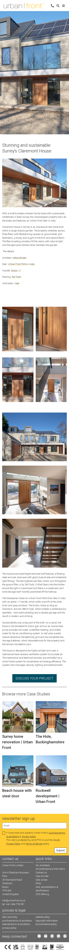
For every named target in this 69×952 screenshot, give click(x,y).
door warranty (9, 917)
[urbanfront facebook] (52, 936)
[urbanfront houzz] (65, 936)
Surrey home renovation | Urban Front (17, 742)
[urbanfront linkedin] (45, 936)
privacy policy (29, 836)
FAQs (38, 883)
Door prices (41, 879)
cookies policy (43, 917)
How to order (42, 876)
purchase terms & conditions (17, 920)
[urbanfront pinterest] (58, 936)
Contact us (41, 872)
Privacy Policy (13, 843)
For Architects (43, 865)
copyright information (47, 920)
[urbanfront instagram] (39, 936)
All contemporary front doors (50, 868)
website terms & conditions (16, 924)
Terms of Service (34, 843)
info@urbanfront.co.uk (13, 900)
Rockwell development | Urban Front (47, 796)
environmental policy (46, 924)
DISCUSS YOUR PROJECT (34, 678)
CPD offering (42, 894)
